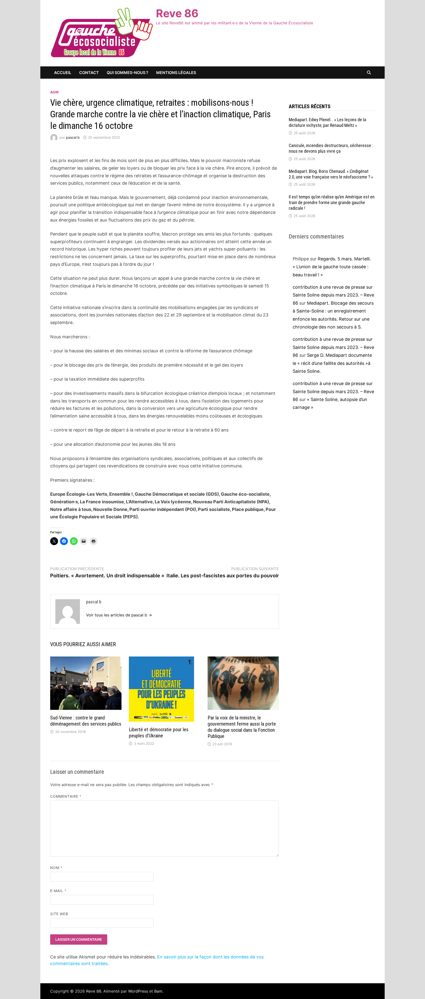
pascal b (73, 137)
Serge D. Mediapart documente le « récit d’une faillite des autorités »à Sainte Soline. (332, 363)
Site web (59, 914)
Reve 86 (177, 13)
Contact (89, 72)
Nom (56, 867)
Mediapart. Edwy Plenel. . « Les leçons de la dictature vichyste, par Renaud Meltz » (327, 122)
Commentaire (65, 796)
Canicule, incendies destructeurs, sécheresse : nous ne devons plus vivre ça (331, 148)
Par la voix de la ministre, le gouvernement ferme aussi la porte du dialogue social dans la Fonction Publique (242, 727)
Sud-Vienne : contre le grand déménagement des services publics (85, 721)
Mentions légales (176, 72)
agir (54, 92)
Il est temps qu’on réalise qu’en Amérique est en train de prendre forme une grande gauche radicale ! (332, 202)
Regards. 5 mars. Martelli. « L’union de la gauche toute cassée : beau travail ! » (332, 266)
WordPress (138, 991)
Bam (158, 991)
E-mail (58, 891)
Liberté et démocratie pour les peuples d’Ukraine (158, 733)
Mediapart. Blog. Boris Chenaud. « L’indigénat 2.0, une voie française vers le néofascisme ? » (331, 174)
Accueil (62, 72)
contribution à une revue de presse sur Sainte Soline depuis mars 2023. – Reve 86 (333, 295)
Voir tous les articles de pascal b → (119, 614)
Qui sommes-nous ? (127, 72)
